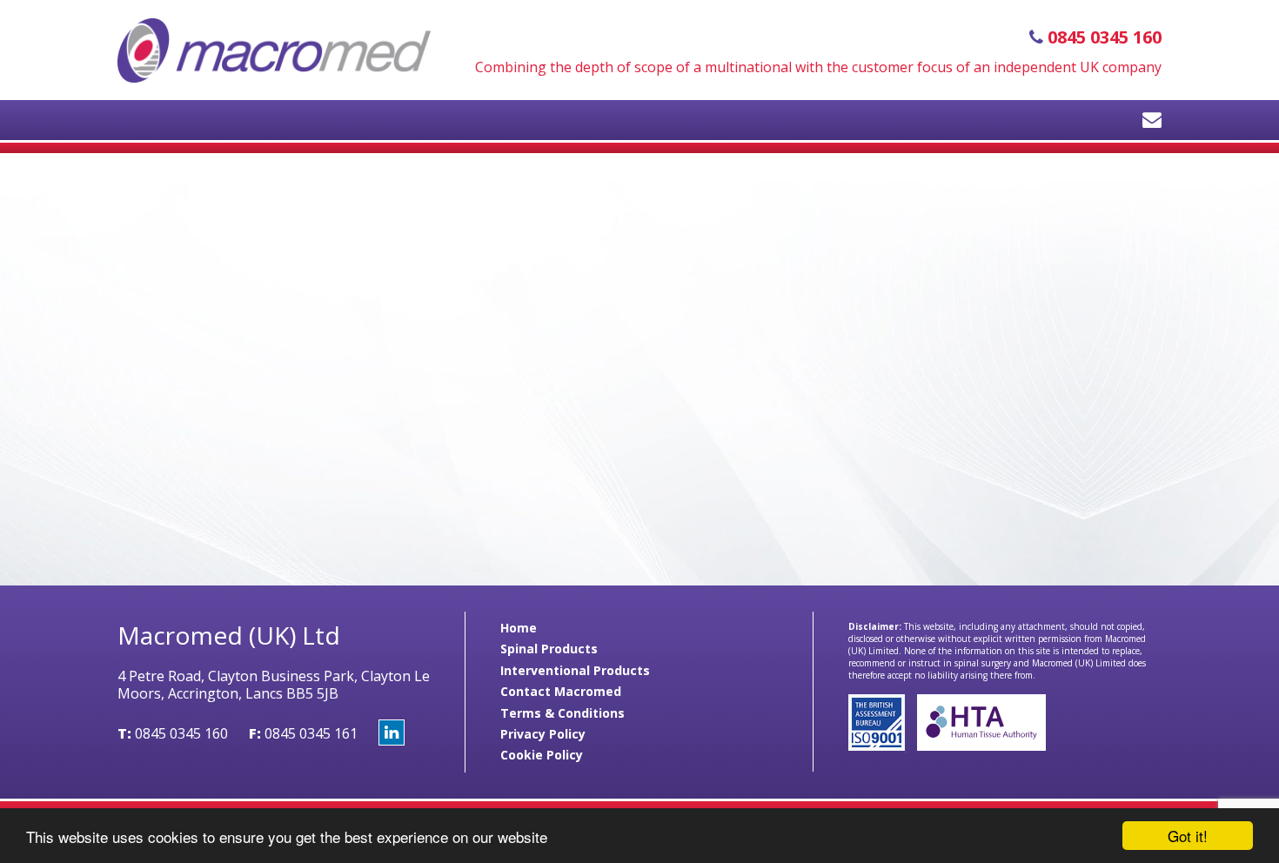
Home (518, 627)
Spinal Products (549, 648)
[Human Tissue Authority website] (977, 746)
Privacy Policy (543, 734)
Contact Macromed (560, 691)
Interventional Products (575, 670)
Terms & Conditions (562, 713)
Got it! (1188, 835)
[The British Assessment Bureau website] (878, 746)
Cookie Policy (541, 754)
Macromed (274, 50)
